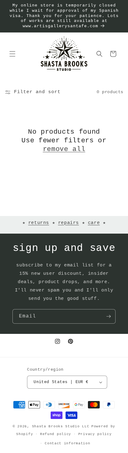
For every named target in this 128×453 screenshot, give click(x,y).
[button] (12, 54)
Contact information (67, 443)
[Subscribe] (108, 316)
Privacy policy (95, 434)
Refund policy (55, 434)
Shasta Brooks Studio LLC (60, 426)
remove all (64, 149)
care (94, 223)
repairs (68, 223)
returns (38, 223)
